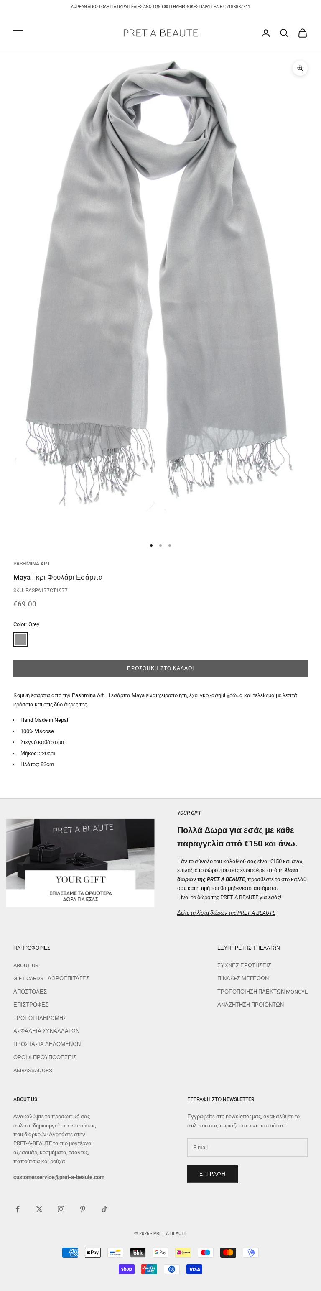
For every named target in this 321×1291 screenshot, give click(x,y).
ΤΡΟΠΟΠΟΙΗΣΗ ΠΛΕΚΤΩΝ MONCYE (262, 992)
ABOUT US (25, 965)
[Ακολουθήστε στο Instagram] (61, 1209)
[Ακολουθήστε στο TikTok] (104, 1209)
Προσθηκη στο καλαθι (160, 668)
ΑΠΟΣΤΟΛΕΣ (30, 992)
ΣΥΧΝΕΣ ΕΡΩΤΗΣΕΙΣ (244, 965)
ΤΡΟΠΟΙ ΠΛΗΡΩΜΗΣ (39, 1018)
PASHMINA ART (31, 564)
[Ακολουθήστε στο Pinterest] (83, 1209)
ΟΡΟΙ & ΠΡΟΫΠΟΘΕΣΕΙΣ (44, 1057)
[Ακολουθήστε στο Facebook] (17, 1209)
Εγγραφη (212, 1174)
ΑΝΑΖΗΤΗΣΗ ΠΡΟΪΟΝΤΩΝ (250, 1005)
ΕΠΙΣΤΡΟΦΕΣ (30, 1005)
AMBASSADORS (32, 1070)
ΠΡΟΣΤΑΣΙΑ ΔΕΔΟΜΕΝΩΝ (47, 1044)
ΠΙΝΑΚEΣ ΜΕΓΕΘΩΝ (243, 978)
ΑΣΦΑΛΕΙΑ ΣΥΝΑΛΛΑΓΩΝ (46, 1031)
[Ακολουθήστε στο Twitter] (39, 1209)
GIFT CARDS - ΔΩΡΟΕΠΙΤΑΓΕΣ (51, 978)
